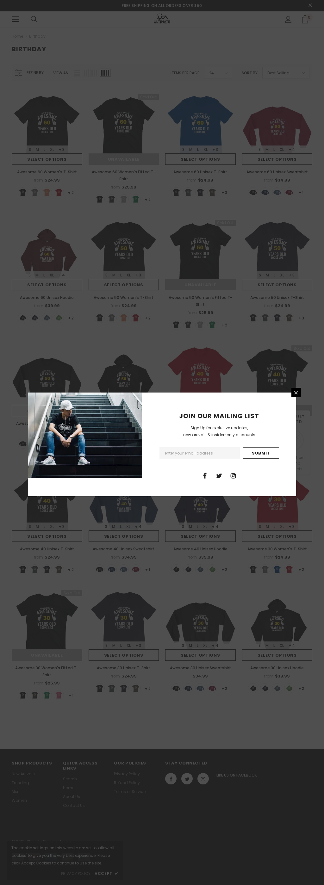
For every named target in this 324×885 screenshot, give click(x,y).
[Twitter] (219, 475)
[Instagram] (233, 475)
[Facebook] (204, 475)
